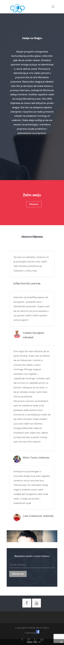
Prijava (33, 204)
